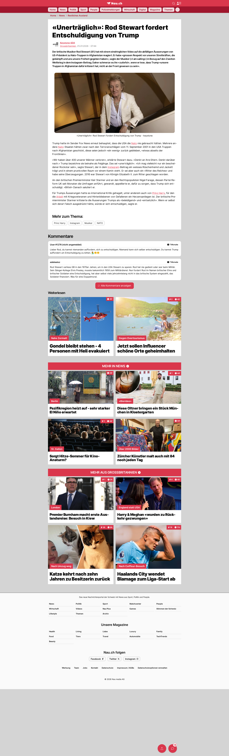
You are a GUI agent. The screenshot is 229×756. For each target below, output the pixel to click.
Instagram (113, 167)
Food (51, 636)
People (159, 604)
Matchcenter (135, 604)
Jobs (85, 668)
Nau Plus (107, 609)
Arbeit (59, 196)
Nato (134, 143)
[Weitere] (177, 9)
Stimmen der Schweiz (166, 609)
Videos (79, 609)
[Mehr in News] (114, 366)
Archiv (106, 614)
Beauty (52, 641)
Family (159, 631)
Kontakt (94, 668)
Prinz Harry (158, 193)
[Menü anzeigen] (179, 3)
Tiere (78, 636)
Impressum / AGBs (125, 668)
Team (76, 668)
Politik (79, 604)
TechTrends (161, 636)
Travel (105, 636)
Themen (79, 614)
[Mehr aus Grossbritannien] (114, 472)
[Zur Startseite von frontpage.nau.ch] (114, 3)
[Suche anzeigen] (173, 3)
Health (52, 631)
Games (133, 609)
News (62, 15)
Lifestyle (53, 614)
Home (53, 15)
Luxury (133, 631)
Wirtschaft (54, 609)
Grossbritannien (68, 46)
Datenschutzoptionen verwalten (152, 668)
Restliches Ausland (77, 15)
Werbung (66, 668)
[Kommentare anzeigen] (172, 748)
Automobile (135, 636)
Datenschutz (107, 668)
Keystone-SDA (67, 42)
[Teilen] (162, 748)
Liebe (105, 631)
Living (78, 631)
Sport (105, 604)
